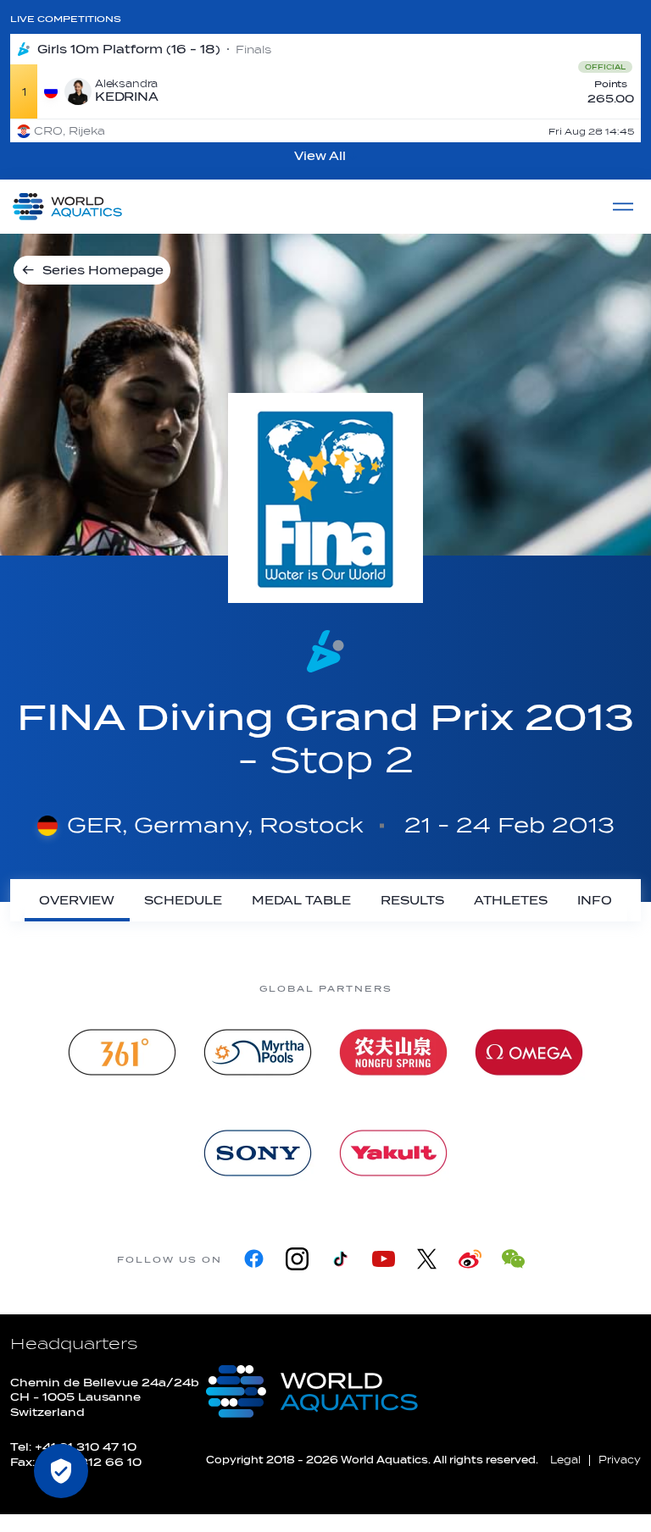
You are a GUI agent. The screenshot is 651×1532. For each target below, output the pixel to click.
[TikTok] (340, 1258)
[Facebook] (253, 1258)
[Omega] (529, 1052)
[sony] (257, 1153)
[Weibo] (470, 1258)
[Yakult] (393, 1153)
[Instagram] (297, 1258)
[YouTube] (383, 1258)
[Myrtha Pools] (257, 1052)
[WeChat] (513, 1258)
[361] (122, 1052)
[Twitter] (426, 1258)
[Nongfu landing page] (393, 1052)
